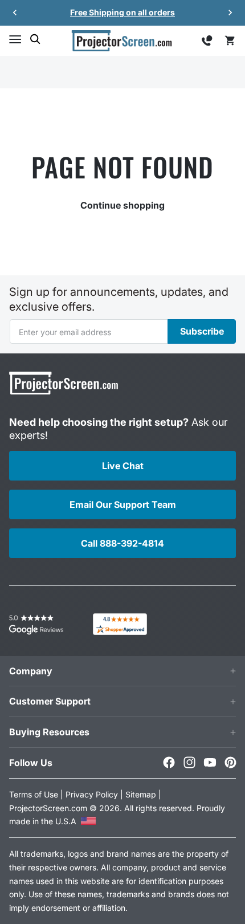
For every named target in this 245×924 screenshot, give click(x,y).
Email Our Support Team (123, 504)
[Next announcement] (230, 12)
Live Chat (123, 465)
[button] (15, 39)
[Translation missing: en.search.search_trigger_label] (35, 39)
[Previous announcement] (15, 12)
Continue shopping (122, 205)
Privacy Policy (92, 794)
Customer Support (50, 701)
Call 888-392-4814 (122, 543)
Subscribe (202, 331)
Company (30, 671)
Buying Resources (49, 732)
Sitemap (140, 794)
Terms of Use (33, 794)
